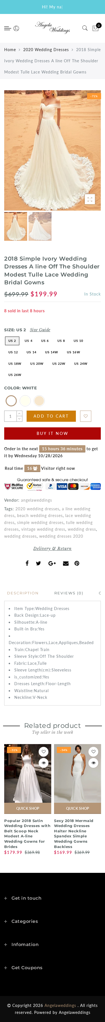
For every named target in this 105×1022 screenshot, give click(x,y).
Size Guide (40, 329)
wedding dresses (20, 536)
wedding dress (82, 529)
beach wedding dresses (40, 515)
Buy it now (53, 433)
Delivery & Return (52, 548)
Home (10, 49)
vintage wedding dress (43, 529)
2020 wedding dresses (37, 508)
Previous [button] (14, 153)
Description (23, 593)
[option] (52, 150)
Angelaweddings (74, 1012)
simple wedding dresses (40, 522)
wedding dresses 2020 (61, 536)
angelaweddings (36, 500)
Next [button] (83, 154)
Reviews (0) (68, 593)
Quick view (43, 763)
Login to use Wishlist (85, 416)
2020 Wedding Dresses (46, 49)
